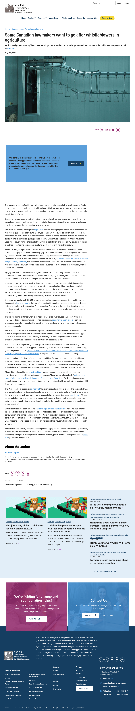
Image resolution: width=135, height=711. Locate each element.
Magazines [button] (53, 18)
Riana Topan (11, 49)
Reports (26, 521)
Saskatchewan (58, 678)
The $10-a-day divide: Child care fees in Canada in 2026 (24, 527)
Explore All (32, 699)
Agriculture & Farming (34, 29)
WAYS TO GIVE (34, 619)
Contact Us (80, 677)
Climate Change (34, 695)
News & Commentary (43, 484)
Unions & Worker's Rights (111, 517)
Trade (120, 499)
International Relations (13, 695)
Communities (17, 29)
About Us (79, 670)
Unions (7, 678)
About (119, 3)
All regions (105, 679)
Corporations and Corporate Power (14, 683)
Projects (79, 667)
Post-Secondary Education (38, 684)
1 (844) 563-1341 (122, 694)
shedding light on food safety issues (51, 408)
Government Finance (12, 691)
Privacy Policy (61, 708)
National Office (19, 480)
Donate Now (107, 18)
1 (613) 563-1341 (121, 691)
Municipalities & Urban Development (37, 675)
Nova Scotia (57, 689)
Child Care (9, 521)
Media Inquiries (68, 18)
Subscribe (81, 18)
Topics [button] (31, 18)
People (78, 674)
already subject (35, 372)
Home (23, 18)
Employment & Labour (111, 514)
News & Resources (12, 670)
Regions (56, 667)
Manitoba (121, 514)
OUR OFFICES (108, 615)
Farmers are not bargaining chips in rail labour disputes (109, 561)
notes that (35, 389)
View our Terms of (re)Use (48, 708)
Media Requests (81, 681)
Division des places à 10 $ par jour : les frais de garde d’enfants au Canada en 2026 (66, 528)
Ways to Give (81, 684)
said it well (75, 395)
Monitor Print (108, 552)
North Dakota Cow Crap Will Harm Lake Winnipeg (110, 544)
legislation (38, 229)
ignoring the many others (62, 320)
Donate (74, 163)
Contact (126, 3)
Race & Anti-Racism (36, 691)
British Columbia (58, 674)
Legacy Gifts (92, 18)
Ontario (55, 685)
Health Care (9, 699)
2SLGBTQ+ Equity (35, 688)
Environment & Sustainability (112, 535)
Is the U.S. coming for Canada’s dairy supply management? (108, 506)
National (55, 670)
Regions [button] (41, 18)
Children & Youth (18, 521)
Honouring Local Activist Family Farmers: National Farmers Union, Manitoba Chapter (109, 525)
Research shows (23, 303)
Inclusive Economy (11, 688)
